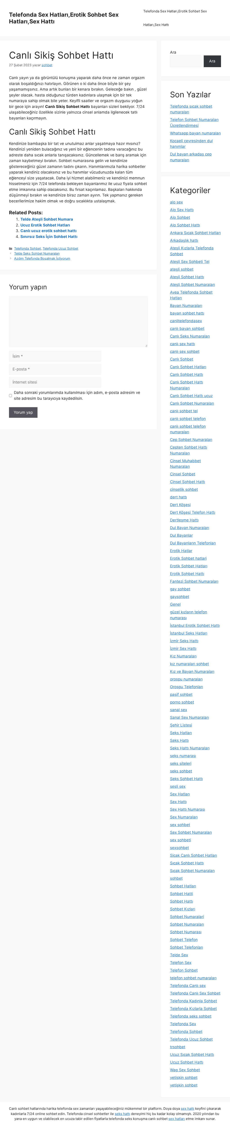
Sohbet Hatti (181, 893)
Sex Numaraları (184, 817)
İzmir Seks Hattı (184, 641)
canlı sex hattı (182, 344)
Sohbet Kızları (182, 909)
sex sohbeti (180, 840)
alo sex (176, 202)
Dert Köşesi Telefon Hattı (192, 512)
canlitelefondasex (186, 321)
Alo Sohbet (180, 217)
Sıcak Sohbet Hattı (187, 863)
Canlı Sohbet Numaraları (192, 403)
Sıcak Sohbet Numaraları (192, 870)
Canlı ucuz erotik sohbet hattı (48, 230)
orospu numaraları (186, 679)
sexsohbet (179, 847)
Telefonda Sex (183, 1024)
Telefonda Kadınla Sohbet (193, 1001)
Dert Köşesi (180, 504)
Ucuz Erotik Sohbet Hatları (45, 225)
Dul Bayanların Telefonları (193, 543)
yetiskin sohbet (183, 1077)
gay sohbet (180, 589)
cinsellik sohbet (184, 489)
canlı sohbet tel (184, 411)
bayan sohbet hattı (187, 313)
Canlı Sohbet (181, 359)
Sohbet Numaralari (187, 916)
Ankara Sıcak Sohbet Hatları (195, 233)
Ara (173, 52)
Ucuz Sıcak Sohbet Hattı (192, 1054)
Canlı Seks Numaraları (190, 336)
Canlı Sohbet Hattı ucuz (191, 395)
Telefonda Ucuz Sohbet (60, 248)
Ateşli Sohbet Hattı (187, 277)
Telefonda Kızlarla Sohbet (193, 1008)
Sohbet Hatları (183, 886)
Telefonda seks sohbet (190, 1016)
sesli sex (178, 786)
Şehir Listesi (181, 725)
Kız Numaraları (183, 656)
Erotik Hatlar (181, 550)
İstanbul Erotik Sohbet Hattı (195, 625)
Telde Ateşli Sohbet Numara (46, 219)
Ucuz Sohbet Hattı (186, 1062)
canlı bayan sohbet (187, 328)
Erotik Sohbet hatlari (188, 558)
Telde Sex (179, 955)
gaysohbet (179, 596)
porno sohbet (182, 702)
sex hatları (176, 1119)
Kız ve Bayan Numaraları (192, 671)
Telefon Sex (180, 962)
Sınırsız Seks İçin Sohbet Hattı (48, 236)
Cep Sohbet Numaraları (191, 439)
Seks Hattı (179, 740)
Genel (175, 604)
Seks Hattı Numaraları (190, 748)
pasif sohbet (181, 694)
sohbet (176, 878)
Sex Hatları (180, 794)
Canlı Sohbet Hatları (188, 367)
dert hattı (178, 497)
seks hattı (122, 1114)
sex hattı (187, 1108)
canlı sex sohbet (184, 351)
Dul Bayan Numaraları (189, 527)
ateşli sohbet (181, 269)
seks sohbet (181, 771)
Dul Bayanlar (181, 535)
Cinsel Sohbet (182, 474)
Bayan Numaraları (186, 305)
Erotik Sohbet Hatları (188, 566)
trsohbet (177, 1047)
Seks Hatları (181, 733)
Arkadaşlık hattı (184, 240)
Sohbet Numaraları (187, 924)
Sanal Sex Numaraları (189, 717)
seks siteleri (180, 763)
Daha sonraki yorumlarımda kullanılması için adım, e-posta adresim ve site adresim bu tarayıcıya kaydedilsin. (77, 395)
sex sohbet (180, 824)
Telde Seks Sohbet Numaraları (37, 253)
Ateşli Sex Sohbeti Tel (189, 261)
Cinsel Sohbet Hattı (187, 482)
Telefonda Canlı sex (188, 985)
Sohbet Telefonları (186, 947)
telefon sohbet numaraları (193, 978)
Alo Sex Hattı (182, 210)
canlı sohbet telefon (188, 418)
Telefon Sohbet (184, 970)
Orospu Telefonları (186, 687)
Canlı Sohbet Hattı (186, 374)
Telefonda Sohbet (27, 248)
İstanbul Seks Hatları (188, 633)
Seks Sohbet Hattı (186, 779)
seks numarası (183, 756)
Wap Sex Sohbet (185, 1070)
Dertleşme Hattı (184, 520)
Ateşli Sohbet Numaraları (192, 284)
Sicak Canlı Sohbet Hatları (193, 855)
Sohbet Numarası (185, 932)
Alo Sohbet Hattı (185, 225)
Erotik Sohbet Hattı (187, 573)
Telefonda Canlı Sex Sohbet (195, 993)
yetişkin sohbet (183, 1085)
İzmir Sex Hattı (183, 648)
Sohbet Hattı (181, 901)
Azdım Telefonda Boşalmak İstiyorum (42, 258)
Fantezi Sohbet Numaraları (194, 581)
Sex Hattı (178, 801)
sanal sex (178, 710)
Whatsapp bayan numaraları (195, 133)
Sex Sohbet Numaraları (191, 832)
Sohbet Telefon (184, 939)
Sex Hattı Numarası (187, 809)
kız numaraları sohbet (189, 664)
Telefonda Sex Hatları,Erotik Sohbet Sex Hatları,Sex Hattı (175, 18)
